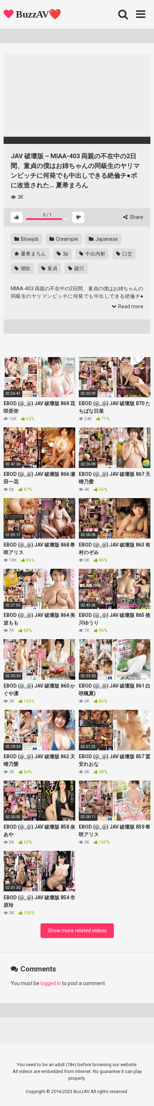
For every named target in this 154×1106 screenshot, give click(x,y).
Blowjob (29, 239)
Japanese (106, 239)
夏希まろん (33, 254)
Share (136, 217)
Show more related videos (77, 930)
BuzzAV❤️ (37, 14)
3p (65, 254)
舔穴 (78, 268)
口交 (126, 254)
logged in (50, 983)
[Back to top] (140, 1091)
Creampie (66, 239)
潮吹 (24, 268)
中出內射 (94, 254)
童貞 (51, 268)
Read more (130, 306)
